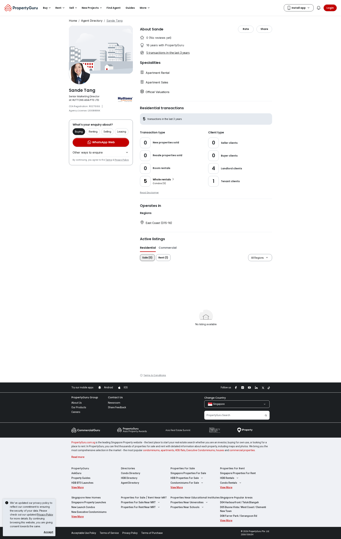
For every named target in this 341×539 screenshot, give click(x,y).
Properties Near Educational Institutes (195, 497)
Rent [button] (58, 8)
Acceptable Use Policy (83, 533)
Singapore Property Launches (88, 502)
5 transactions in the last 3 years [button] (168, 53)
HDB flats (180, 450)
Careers (75, 412)
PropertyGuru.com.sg (83, 442)
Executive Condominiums (200, 450)
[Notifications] (318, 7)
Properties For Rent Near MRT (138, 507)
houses (220, 450)
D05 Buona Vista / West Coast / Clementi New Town (243, 509)
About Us (76, 402)
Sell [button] (71, 8)
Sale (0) (147, 257)
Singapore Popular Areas (236, 497)
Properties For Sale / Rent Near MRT (144, 497)
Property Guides (80, 478)
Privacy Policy (122, 160)
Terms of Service (109, 533)
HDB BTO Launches (82, 482)
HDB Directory (129, 478)
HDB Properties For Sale (184, 478)
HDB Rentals (227, 478)
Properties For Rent (232, 468)
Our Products (78, 407)
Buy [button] (45, 8)
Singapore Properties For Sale (188, 473)
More (143, 8)
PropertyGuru (80, 468)
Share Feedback (117, 407)
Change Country (215, 398)
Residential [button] (148, 248)
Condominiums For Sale (184, 482)
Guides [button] (130, 8)
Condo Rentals (228, 482)
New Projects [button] (90, 8)
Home (73, 20)
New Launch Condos (83, 507)
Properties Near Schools (184, 507)
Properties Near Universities (187, 502)
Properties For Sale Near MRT (138, 502)
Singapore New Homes (86, 497)
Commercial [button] (168, 248)
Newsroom (114, 402)
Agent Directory (91, 20)
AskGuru (76, 473)
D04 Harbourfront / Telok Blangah (239, 502)
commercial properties (242, 450)
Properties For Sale (182, 468)
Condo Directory (130, 473)
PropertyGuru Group (84, 397)
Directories (128, 468)
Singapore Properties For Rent (238, 473)
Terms (108, 160)
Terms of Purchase (152, 533)
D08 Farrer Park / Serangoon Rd (238, 515)
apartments (167, 450)
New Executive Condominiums (89, 512)
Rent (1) (163, 257)
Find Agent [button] (114, 8)
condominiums (151, 450)
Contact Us (115, 397)
